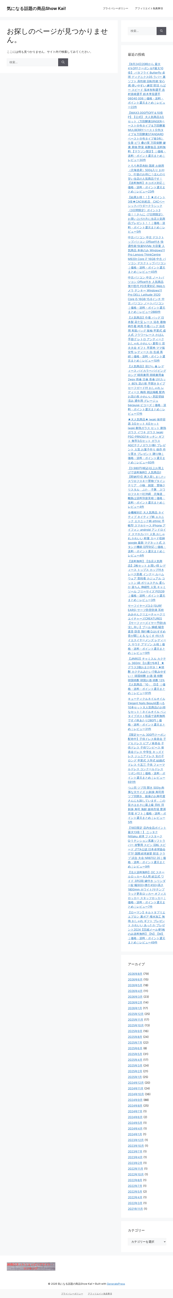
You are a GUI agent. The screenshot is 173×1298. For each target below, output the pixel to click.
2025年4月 (135, 1059)
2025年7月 (135, 1042)
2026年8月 (135, 973)
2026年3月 (135, 996)
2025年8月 (135, 1037)
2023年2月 (135, 1163)
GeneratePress (116, 1283)
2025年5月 (135, 1054)
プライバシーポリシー (115, 8)
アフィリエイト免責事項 (149, 8)
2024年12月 (136, 1082)
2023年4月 (135, 1157)
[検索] (63, 62)
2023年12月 (136, 1140)
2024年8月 (135, 1105)
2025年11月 (135, 1019)
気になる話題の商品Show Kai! (36, 8)
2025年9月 (135, 1031)
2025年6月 (135, 1048)
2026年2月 (135, 1002)
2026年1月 (135, 1008)
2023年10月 (136, 1145)
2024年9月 (135, 1100)
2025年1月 (135, 1077)
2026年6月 (135, 979)
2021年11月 (135, 1209)
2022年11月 (135, 1168)
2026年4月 (135, 991)
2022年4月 (135, 1197)
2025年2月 (135, 1071)
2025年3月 (135, 1065)
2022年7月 (135, 1186)
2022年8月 (135, 1180)
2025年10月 (136, 1025)
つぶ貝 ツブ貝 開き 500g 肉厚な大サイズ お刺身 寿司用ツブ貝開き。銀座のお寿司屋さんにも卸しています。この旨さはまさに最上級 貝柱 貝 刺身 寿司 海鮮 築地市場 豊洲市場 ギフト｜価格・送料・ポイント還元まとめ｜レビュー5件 (147, 805)
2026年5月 (135, 985)
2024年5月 (135, 1123)
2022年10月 (136, 1174)
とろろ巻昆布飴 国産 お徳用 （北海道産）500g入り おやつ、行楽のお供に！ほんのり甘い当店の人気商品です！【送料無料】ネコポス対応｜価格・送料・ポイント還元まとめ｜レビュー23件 (146, 178)
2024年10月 (136, 1094)
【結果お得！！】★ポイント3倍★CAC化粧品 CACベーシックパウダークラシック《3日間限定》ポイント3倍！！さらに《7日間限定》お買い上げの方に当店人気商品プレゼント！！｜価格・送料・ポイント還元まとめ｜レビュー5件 (146, 214)
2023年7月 (135, 1151)
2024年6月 (135, 1117)
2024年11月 (135, 1088)
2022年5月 (135, 1191)
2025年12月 (136, 1014)
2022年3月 (135, 1203)
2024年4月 (135, 1128)
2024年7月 (135, 1111)
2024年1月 (135, 1134)
